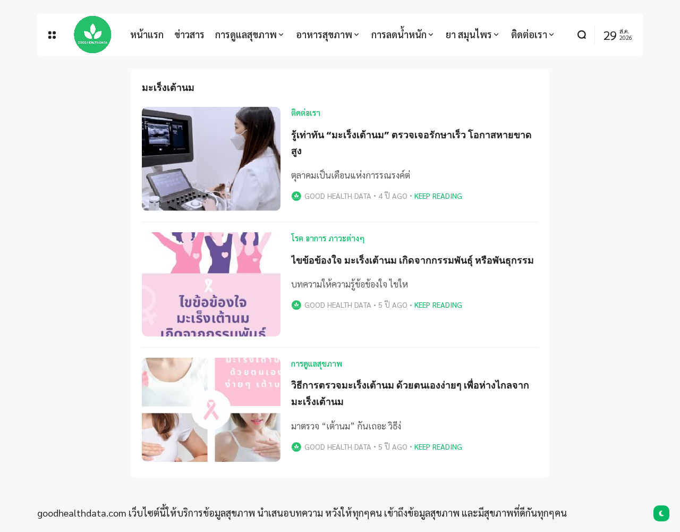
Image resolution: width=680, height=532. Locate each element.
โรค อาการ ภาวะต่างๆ (328, 238)
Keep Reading (438, 195)
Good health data (337, 195)
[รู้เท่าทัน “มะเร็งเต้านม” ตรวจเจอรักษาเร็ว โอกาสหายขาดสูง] (211, 159)
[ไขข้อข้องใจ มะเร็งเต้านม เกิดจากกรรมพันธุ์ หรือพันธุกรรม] (211, 284)
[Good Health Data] (93, 34)
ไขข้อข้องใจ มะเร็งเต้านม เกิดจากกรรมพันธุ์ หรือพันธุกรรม (412, 260)
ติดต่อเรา (305, 112)
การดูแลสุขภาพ (316, 363)
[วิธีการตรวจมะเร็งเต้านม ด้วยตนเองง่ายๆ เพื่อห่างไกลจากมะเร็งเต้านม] (211, 410)
